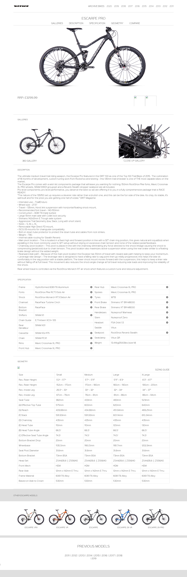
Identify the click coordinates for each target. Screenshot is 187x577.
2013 (158, 6)
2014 (151, 6)
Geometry (117, 23)
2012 (165, 6)
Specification (97, 23)
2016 (137, 6)
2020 (109, 6)
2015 (144, 6)
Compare (134, 23)
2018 (123, 6)
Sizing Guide (162, 369)
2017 (130, 6)
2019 (116, 6)
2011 (172, 6)
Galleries (57, 23)
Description (76, 23)
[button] (91, 287)
